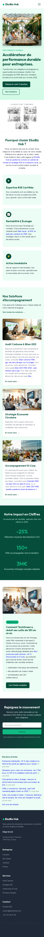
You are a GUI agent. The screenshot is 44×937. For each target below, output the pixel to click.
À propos (6, 855)
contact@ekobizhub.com (12, 911)
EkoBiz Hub (11, 4)
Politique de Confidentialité (25, 930)
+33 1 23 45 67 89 (9, 915)
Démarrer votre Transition (16, 84)
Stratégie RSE (8, 885)
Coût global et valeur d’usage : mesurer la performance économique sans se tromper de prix (21, 782)
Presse (5, 867)
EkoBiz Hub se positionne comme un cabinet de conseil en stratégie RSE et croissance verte (21, 160)
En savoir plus (12, 381)
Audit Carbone (8, 881)
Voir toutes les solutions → (14, 312)
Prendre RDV (7, 907)
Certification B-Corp (10, 889)
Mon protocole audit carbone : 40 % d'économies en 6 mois (21, 654)
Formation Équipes (9, 893)
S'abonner (22, 732)
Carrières (6, 863)
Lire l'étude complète (18, 685)
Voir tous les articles (10, 804)
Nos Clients (7, 859)
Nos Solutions (11, 92)
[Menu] (39, 4)
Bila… (30, 376)
